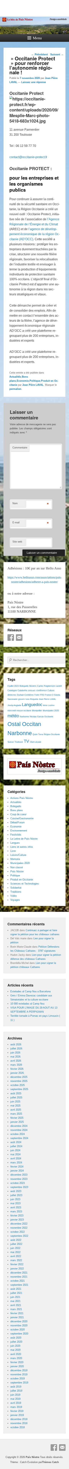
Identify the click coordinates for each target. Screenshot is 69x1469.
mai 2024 (15, 1154)
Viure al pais (35, 742)
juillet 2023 (16, 1195)
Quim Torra (38, 734)
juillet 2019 (16, 1390)
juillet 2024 (16, 1146)
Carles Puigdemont (46, 686)
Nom (15, 503)
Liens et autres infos (21, 846)
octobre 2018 (17, 1427)
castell (59, 686)
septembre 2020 (19, 1333)
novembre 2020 (18, 1325)
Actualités (15, 376)
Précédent (39, 54)
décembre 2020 (18, 1321)
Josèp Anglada (14, 705)
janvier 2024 (17, 1170)
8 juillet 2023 (13, 686)
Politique (35, 380)
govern (21, 699)
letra (45, 705)
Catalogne (12, 690)
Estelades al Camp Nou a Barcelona (30, 991)
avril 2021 (15, 1305)
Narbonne (24, 716)
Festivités (15, 834)
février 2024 (16, 1166)
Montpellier (37, 710)
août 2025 (15, 1093)
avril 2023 (15, 1207)
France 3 (49, 695)
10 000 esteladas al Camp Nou (27, 1003)
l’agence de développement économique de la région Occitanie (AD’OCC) (34, 234)
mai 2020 (15, 1349)
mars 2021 (16, 1309)
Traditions (15, 891)
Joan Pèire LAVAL (33, 384)
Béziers (32, 686)
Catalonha (22, 690)
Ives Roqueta (31, 699)
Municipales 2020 (51, 710)
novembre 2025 (18, 1081)
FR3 (42, 695)
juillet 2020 (16, 1341)
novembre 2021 (18, 1276)
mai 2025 (15, 1105)
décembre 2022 (18, 1223)
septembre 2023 (19, 1187)
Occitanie (48, 716)
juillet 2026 (16, 1048)
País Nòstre (17, 871)
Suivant (57, 54)
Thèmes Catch (50, 1462)
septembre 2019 (19, 1382)
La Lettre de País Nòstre (24, 838)
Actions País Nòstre (21, 798)
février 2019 (16, 1411)
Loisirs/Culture (18, 855)
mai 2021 (15, 1301)
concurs (31, 690)
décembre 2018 (18, 1419)
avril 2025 (15, 1109)
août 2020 (15, 1337)
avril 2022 (15, 1256)
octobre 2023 (17, 1183)
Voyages (15, 899)
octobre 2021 (17, 1280)
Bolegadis (24, 686)
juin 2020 (15, 1345)
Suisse (10, 742)
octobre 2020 (17, 1329)
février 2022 (16, 1264)
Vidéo (13, 895)
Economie (23, 380)
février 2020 (16, 1362)
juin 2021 (15, 1297)
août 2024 (15, 1142)
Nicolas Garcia (37, 716)
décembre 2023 (18, 1174)
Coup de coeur (18, 814)
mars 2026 (16, 1064)
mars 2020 (16, 1358)
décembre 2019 (18, 1370)
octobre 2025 (17, 1085)
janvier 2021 (17, 1317)
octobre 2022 (17, 1231)
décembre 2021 (18, 1272)
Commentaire (19, 447)
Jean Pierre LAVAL (47, 699)
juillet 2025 (16, 1097)
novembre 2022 (18, 1227)
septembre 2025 (19, 1089)
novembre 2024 (18, 1130)
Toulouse (19, 742)
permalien (15, 388)
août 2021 (15, 1288)
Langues (15, 842)
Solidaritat (15, 887)
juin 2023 (15, 1199)
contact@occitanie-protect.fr (28, 157)
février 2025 (16, 1117)
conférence (41, 690)
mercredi (11, 710)
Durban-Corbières (25, 695)
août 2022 (15, 1239)
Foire (36, 695)
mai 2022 (15, 1252)
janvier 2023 (17, 1219)
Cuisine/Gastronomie (22, 818)
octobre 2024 (17, 1134)
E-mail (16, 522)
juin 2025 (15, 1101)
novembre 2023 (18, 1179)
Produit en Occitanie (21, 879)
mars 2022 (16, 1260)
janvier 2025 (17, 1121)
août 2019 (15, 1386)
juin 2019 (15, 1394)
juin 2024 (15, 1150)
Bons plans (16, 810)
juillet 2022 (16, 1244)
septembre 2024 (19, 1138)
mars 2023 (16, 1211)
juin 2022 (15, 1248)
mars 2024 (16, 1162)
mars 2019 (16, 1407)
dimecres (11, 695)
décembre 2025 (18, 1077)
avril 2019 (15, 1402)
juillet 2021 (16, 1293)
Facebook (10, 637)
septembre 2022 (19, 1235)
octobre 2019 (17, 1378)
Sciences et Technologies (24, 883)
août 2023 (15, 1191)
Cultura (51, 690)
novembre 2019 (18, 1374)
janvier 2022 (17, 1268)
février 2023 (16, 1215)
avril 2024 (15, 1158)
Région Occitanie (52, 734)
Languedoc (32, 704)
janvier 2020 (17, 1366)
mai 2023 (15, 1203)
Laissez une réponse (33, 82)
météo (13, 715)
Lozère (51, 705)
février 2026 (16, 1068)
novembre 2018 (18, 1423)
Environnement (18, 830)
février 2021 (16, 1313)
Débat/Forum (17, 822)
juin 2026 (15, 1052)
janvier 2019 (17, 1415)
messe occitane (23, 710)
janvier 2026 (17, 1072)
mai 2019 (15, 1398)
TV (26, 741)
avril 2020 (15, 1354)
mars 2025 (16, 1113)
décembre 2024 (18, 1125)
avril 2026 (15, 1060)
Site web (17, 541)
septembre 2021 (19, 1284)
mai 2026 (15, 1056)
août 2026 (15, 1044)
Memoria (15, 859)
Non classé (16, 867)
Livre (13, 850)
